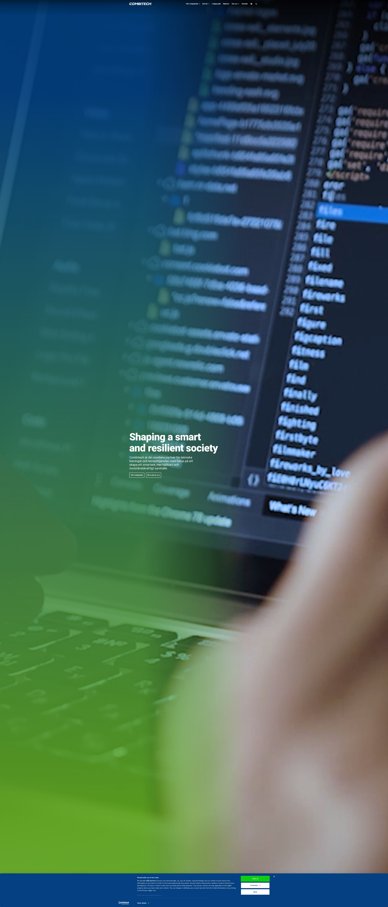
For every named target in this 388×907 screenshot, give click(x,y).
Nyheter (226, 4)
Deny (255, 892)
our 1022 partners (149, 881)
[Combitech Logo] (140, 4)
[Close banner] (274, 876)
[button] (136, 475)
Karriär (206, 3)
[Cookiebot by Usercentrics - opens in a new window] (124, 903)
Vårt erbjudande (193, 3)
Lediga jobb (216, 4)
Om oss (236, 3)
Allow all (255, 879)
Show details (141, 903)
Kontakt (245, 4)
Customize (254, 885)
